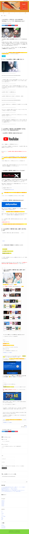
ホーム (2, 15)
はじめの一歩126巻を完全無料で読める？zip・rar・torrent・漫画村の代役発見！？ (11, 491)
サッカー (3, 515)
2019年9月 (3, 502)
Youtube (3, 513)
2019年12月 (3, 500)
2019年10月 (3, 501)
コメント (3, 447)
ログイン (3, 524)
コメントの (3, 526)
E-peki (26, 426)
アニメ (6, 15)
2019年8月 (3, 503)
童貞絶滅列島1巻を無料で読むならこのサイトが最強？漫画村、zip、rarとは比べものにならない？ (13, 490)
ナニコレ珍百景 (3, 516)
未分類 (2, 518)
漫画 (2, 519)
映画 (2, 517)
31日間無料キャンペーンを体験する (7, 352)
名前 (2, 455)
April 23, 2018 (12, 189)
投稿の (3, 525)
